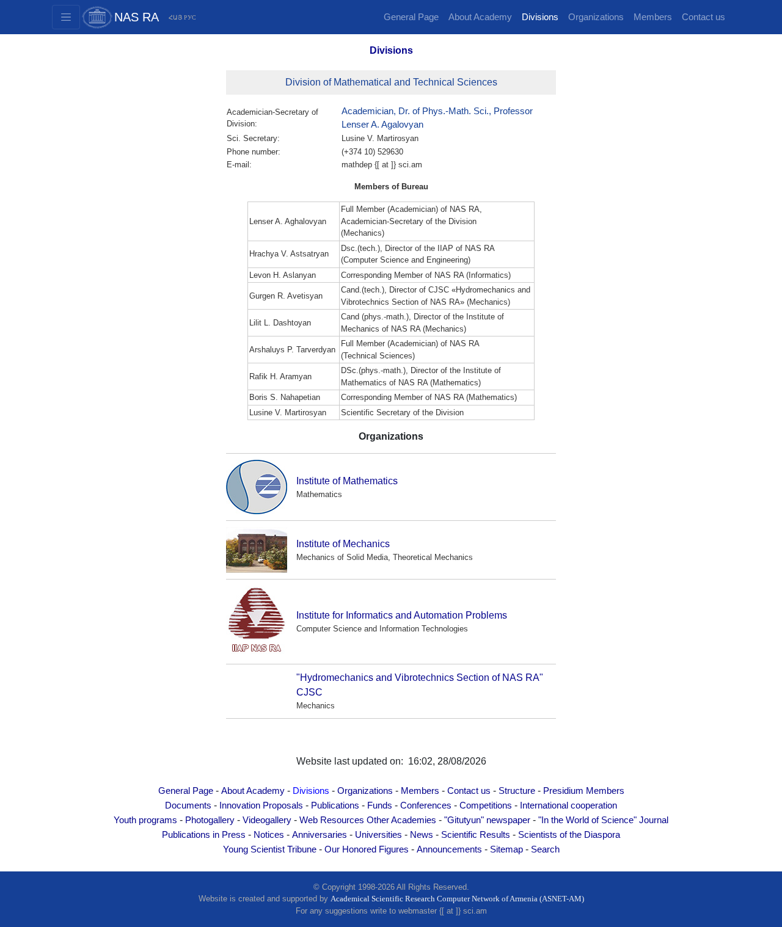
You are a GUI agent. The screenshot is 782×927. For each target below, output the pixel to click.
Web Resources (331, 820)
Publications (335, 805)
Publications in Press (204, 835)
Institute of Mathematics (347, 481)
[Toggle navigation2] (66, 17)
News (421, 835)
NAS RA (136, 17)
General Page (411, 17)
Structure (517, 791)
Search (545, 849)
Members (653, 17)
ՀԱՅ (175, 17)
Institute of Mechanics (343, 544)
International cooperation (568, 805)
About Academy (480, 17)
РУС (190, 17)
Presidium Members (583, 791)
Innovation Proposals (261, 805)
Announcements (449, 849)
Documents (188, 805)
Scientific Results (475, 835)
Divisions (540, 17)
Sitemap (506, 849)
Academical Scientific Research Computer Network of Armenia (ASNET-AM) (457, 898)
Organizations (596, 17)
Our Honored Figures (366, 849)
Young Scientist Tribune (269, 849)
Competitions (485, 805)
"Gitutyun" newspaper (487, 820)
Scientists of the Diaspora (569, 835)
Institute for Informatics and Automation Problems (401, 615)
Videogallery (267, 820)
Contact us (703, 17)
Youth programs (145, 820)
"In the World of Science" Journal (603, 820)
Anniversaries (319, 835)
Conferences (425, 805)
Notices (269, 835)
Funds (379, 805)
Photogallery (210, 820)
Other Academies (401, 820)
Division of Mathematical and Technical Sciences (391, 82)
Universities (378, 835)
